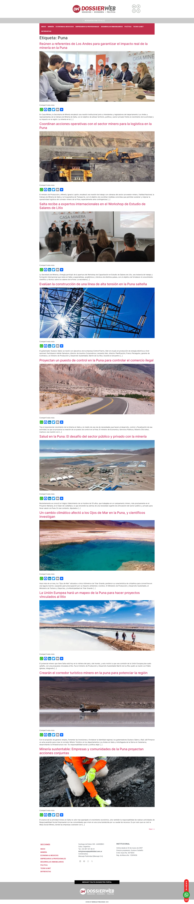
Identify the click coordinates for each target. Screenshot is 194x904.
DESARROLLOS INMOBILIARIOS (112, 27)
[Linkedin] (80, 861)
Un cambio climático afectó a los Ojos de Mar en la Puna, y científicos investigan (92, 514)
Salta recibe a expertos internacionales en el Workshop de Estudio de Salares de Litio (92, 206)
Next (152, 829)
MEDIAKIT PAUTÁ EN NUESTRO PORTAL (97, 882)
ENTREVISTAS (46, 31)
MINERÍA (51, 27)
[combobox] (97, 20)
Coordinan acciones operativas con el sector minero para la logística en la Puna (95, 126)
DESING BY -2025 (97, 902)
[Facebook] (84, 861)
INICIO (43, 27)
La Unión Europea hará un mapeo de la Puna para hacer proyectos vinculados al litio (89, 595)
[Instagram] (88, 861)
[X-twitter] (92, 861)
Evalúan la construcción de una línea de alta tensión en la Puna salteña (93, 284)
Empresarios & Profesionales (87, 27)
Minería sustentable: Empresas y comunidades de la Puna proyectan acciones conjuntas (91, 751)
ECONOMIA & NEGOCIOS (65, 27)
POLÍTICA (127, 27)
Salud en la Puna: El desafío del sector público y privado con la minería (93, 436)
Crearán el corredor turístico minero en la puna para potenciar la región (93, 673)
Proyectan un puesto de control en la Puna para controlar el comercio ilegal (96, 360)
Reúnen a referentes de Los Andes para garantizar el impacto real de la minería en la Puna (93, 46)
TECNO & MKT (138, 27)
